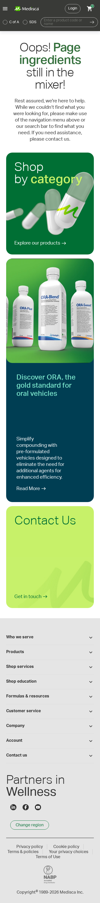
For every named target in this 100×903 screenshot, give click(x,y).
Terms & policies (22, 852)
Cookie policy (66, 847)
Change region (30, 825)
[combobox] (63, 22)
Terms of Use (48, 857)
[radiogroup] (19, 22)
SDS (32, 22)
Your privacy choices (68, 852)
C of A (14, 22)
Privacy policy (29, 847)
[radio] (5, 22)
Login (72, 8)
